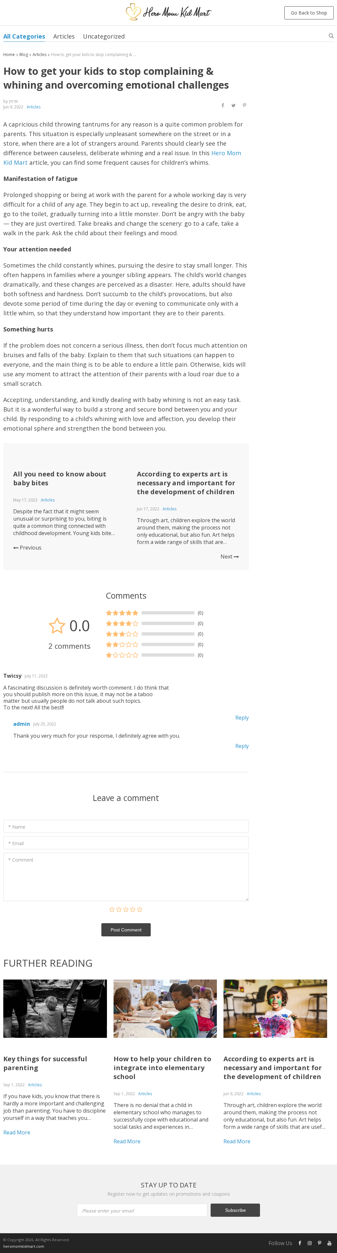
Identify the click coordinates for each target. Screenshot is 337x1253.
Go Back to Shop (309, 13)
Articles (64, 36)
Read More (16, 1132)
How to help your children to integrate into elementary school (162, 1067)
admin (21, 723)
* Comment (21, 860)
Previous (29, 547)
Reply (242, 717)
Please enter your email (108, 1211)
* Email (16, 843)
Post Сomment (126, 929)
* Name (16, 827)
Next (227, 556)
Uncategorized (104, 36)
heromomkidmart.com (23, 1246)
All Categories (24, 36)
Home (9, 54)
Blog (23, 54)
